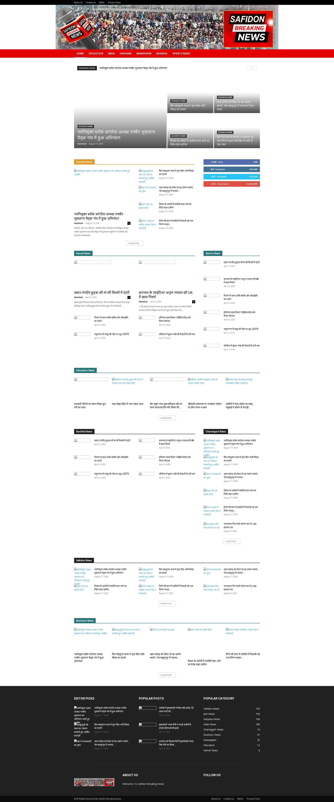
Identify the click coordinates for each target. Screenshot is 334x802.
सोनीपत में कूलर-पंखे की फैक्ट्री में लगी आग (177, 334)
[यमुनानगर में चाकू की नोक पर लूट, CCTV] (82, 338)
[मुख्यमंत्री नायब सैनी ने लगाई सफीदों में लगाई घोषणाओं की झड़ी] (147, 729)
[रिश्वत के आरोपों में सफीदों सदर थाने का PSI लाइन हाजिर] (190, 131)
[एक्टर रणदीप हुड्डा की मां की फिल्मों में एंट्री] (102, 274)
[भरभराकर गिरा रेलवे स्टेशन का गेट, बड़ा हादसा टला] (212, 528)
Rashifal (162, 53)
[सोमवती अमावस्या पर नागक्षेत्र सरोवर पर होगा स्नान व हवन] (205, 389)
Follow (253, 169)
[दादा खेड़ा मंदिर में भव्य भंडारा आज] (129, 389)
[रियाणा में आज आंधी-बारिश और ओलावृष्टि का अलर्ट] (82, 322)
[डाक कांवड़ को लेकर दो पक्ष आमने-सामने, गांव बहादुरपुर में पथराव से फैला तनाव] (237, 96)
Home (80, 53)
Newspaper (143, 53)
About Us (78, 2)
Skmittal (78, 223)
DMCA (101, 2)
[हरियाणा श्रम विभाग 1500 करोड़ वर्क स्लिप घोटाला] (147, 322)
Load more (133, 243)
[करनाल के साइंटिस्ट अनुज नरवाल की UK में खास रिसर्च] (167, 274)
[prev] (249, 68)
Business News (86, 126)
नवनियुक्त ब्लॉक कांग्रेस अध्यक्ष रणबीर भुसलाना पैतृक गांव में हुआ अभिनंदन (133, 68)
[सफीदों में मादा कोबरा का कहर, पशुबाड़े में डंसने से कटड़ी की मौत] (243, 389)
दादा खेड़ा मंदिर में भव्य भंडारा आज (127, 404)
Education (96, 53)
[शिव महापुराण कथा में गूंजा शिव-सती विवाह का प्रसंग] (190, 96)
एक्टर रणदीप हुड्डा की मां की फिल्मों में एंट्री (101, 293)
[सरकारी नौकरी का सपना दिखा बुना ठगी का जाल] (91, 389)
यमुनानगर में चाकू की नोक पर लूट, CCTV (111, 334)
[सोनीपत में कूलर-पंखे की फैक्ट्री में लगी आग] (147, 338)
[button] (256, 53)
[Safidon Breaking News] (167, 27)
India (111, 53)
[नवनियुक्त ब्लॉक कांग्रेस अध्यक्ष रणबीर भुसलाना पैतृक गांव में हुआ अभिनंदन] (120, 113)
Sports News (181, 53)
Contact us (91, 2)
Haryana (126, 53)
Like (255, 162)
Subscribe (252, 184)
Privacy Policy (114, 2)
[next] (254, 68)
